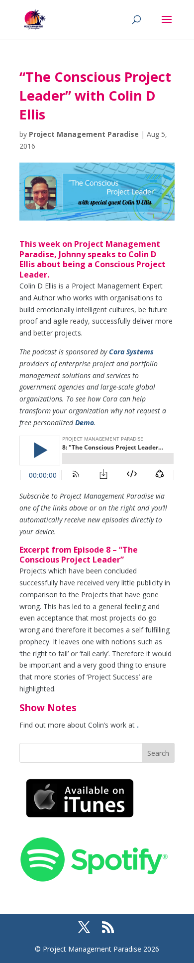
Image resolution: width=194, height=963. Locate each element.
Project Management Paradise (84, 134)
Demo (84, 422)
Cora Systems (131, 351)
